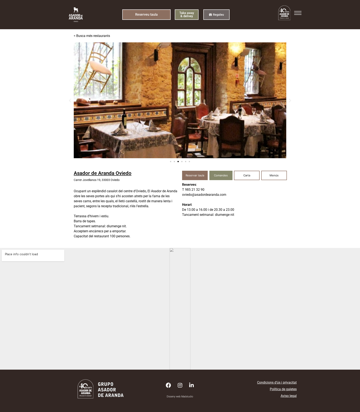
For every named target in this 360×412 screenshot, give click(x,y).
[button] (70, 100)
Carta (246, 175)
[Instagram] (180, 385)
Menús (274, 175)
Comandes (221, 175)
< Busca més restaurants (92, 36)
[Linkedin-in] (191, 385)
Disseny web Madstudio (180, 396)
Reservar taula (195, 175)
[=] (298, 14)
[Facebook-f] (168, 385)
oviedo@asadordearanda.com (204, 195)
